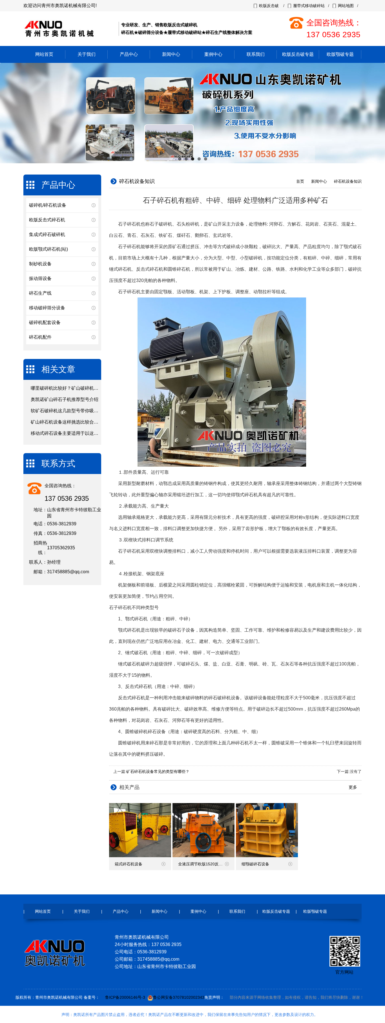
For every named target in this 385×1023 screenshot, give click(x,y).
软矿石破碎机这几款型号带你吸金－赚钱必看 (76, 410)
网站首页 (44, 54)
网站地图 (346, 5)
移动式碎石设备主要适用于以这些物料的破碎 (76, 433)
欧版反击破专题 (298, 54)
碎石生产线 (40, 293)
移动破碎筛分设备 (47, 307)
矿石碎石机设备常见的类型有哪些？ (157, 771)
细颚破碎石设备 (255, 864)
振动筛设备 (40, 278)
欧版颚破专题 (340, 54)
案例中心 (213, 54)
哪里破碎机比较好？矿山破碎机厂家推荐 (71, 388)
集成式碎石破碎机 (47, 234)
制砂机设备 (40, 263)
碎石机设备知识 (348, 181)
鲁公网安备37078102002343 (178, 997)
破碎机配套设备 (45, 322)
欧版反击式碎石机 (47, 219)
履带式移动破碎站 (309, 5)
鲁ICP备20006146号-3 (125, 997)
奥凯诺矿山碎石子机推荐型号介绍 (64, 399)
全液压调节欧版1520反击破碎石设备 (206, 864)
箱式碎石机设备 (128, 864)
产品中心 (129, 54)
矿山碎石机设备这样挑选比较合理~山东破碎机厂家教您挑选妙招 (95, 422)
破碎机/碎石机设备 (47, 205)
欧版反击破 (269, 5)
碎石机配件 (40, 337)
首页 (300, 181)
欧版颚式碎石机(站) (48, 249)
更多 (353, 787)
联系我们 (256, 54)
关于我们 (87, 54)
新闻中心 (171, 54)
